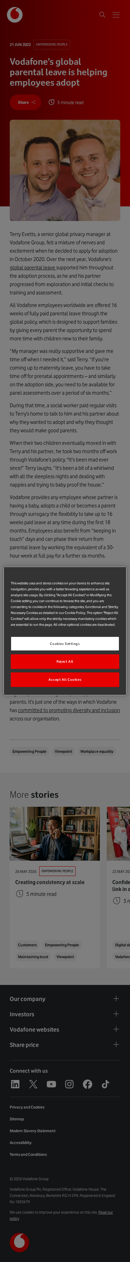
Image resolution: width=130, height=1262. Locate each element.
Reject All (65, 661)
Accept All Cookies (65, 679)
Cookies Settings (65, 643)
